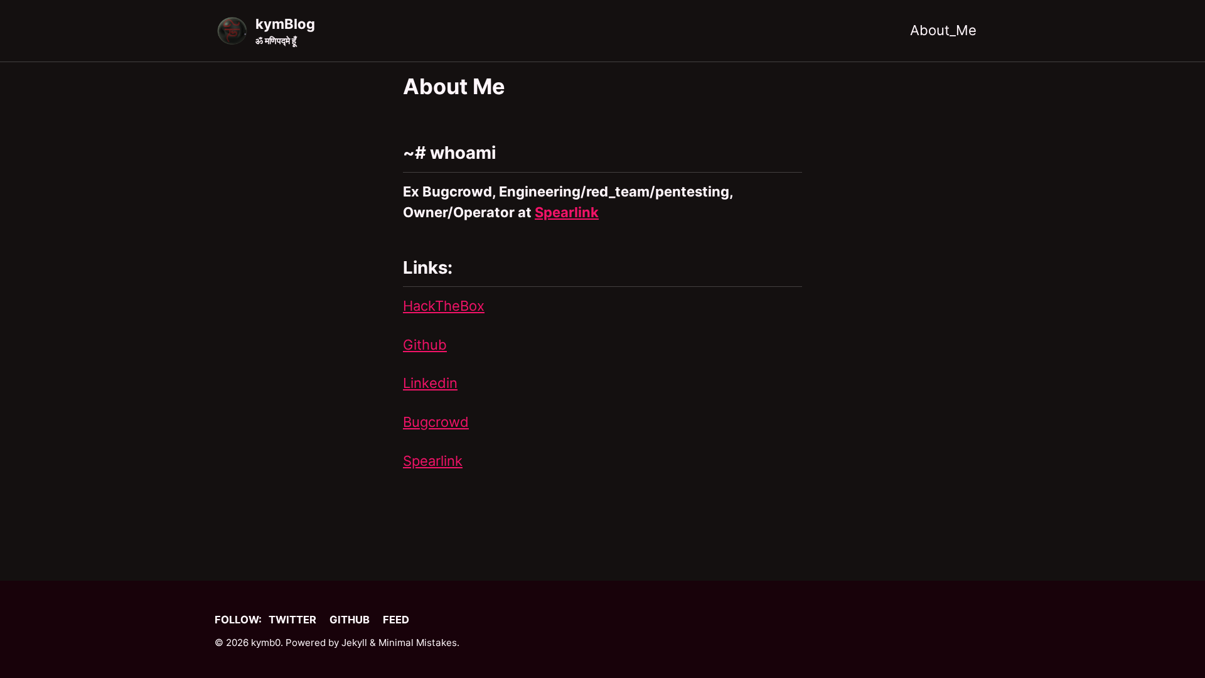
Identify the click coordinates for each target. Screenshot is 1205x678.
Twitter (292, 619)
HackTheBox (444, 306)
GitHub (349, 619)
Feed (396, 619)
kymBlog (285, 31)
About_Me (943, 30)
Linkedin (430, 383)
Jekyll (354, 642)
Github (425, 344)
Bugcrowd (436, 422)
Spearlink (567, 212)
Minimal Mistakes (417, 642)
